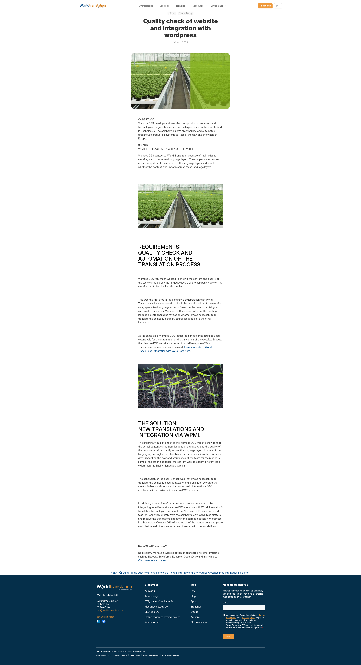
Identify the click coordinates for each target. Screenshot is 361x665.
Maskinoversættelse (156, 606)
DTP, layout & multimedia (159, 601)
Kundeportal (152, 622)
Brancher (196, 606)
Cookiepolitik (135, 655)
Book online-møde (106, 616)
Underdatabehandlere (171, 655)
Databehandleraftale (151, 655)
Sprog (194, 601)
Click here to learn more (152, 560)
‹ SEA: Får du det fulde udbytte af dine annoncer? (139, 572)
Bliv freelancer (199, 622)
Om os (194, 611)
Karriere (195, 617)
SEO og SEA (152, 611)
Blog (193, 596)
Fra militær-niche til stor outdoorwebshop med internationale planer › (210, 572)
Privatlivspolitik (121, 655)
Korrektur (150, 590)
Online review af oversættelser (162, 617)
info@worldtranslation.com (110, 610)
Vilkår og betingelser (104, 655)
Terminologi (151, 596)
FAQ (193, 590)
